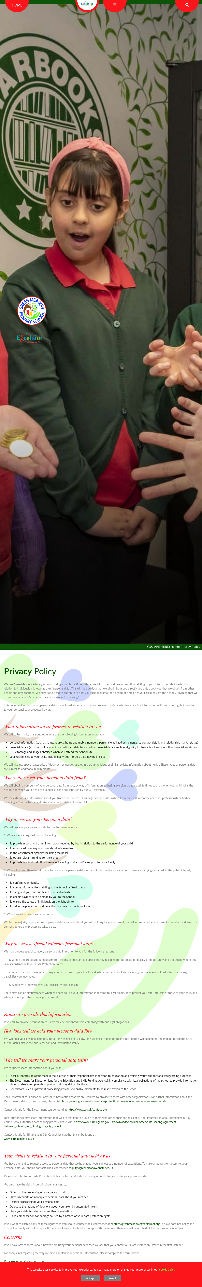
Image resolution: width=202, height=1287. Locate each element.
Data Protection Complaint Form (24, 1261)
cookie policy (167, 1269)
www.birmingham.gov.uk (19, 1139)
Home (17, 5)
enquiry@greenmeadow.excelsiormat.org (135, 1224)
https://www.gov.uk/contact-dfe (87, 1109)
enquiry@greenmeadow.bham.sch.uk (90, 1168)
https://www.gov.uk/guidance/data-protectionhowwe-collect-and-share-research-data (114, 1101)
